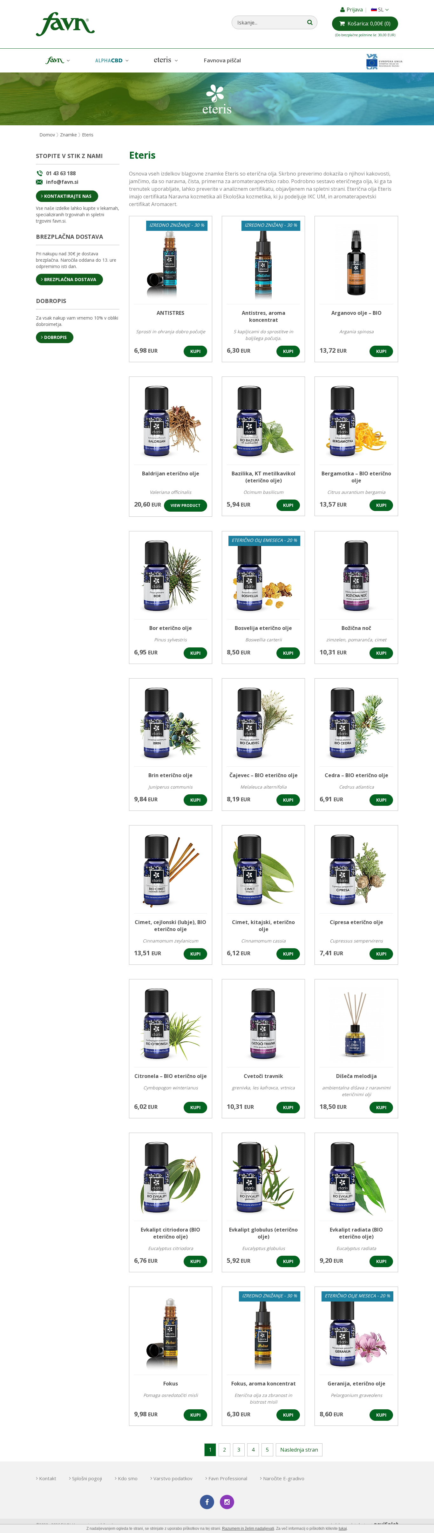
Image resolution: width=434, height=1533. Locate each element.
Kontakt (47, 1478)
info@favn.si (62, 181)
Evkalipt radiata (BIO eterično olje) (356, 1233)
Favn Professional (227, 1478)
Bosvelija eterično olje (263, 628)
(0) (369, 23)
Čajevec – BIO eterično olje (263, 775)
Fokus (170, 1383)
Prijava (355, 9)
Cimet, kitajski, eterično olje (263, 926)
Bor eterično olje (170, 628)
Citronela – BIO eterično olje (170, 1076)
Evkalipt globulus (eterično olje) (263, 1233)
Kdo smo (128, 1478)
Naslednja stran (299, 1449)
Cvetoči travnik (263, 1076)
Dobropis (55, 337)
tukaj (343, 1528)
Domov (47, 135)
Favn (57, 61)
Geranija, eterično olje (356, 1383)
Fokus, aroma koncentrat (263, 1383)
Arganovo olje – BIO (356, 312)
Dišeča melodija (356, 1076)
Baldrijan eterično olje (170, 473)
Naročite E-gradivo (283, 1478)
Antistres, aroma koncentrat (263, 316)
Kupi (195, 351)
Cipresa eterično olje (356, 922)
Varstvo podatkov (173, 1478)
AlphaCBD (111, 61)
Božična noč (356, 628)
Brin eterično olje (170, 775)
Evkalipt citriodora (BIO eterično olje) (170, 1233)
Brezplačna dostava (70, 279)
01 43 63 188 (61, 173)
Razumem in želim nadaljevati (248, 1528)
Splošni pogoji (87, 1478)
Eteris (165, 61)
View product (185, 505)
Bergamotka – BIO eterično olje (356, 477)
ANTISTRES (170, 312)
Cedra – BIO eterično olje (356, 775)
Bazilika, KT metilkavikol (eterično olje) (263, 477)
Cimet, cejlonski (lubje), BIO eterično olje (170, 926)
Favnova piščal (222, 60)
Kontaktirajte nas (68, 196)
